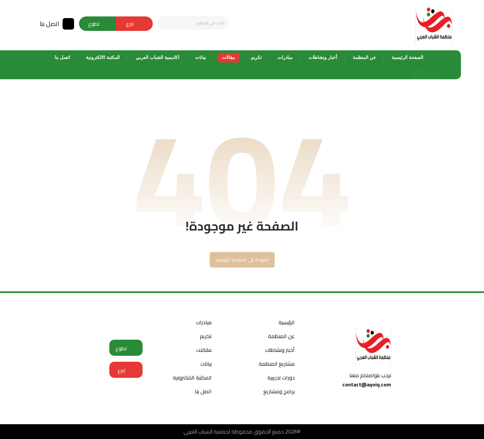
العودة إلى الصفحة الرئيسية (241, 259)
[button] (165, 23)
